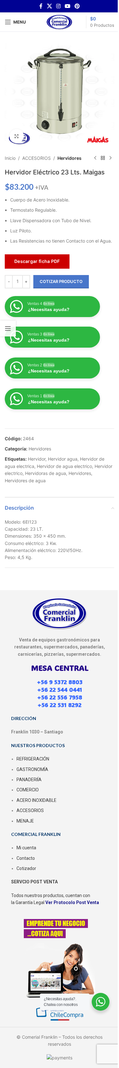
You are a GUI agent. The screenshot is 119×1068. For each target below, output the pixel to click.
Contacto (26, 858)
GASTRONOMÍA (32, 769)
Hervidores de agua (25, 480)
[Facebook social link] (41, 6)
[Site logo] (59, 21)
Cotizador (26, 868)
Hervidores (69, 158)
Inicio (10, 158)
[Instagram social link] (58, 6)
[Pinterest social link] (77, 6)
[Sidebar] (8, 328)
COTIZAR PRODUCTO (61, 281)
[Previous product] (95, 158)
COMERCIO (28, 789)
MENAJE (25, 821)
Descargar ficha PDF (37, 261)
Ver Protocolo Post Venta (72, 902)
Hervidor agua (62, 459)
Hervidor (36, 459)
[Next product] (110, 158)
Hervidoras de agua (45, 473)
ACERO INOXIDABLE (36, 800)
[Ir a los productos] (103, 158)
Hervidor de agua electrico (64, 466)
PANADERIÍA (29, 779)
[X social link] (49, 6)
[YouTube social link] (68, 6)
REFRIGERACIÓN (33, 758)
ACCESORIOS (36, 158)
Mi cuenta (26, 847)
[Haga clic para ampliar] (17, 136)
